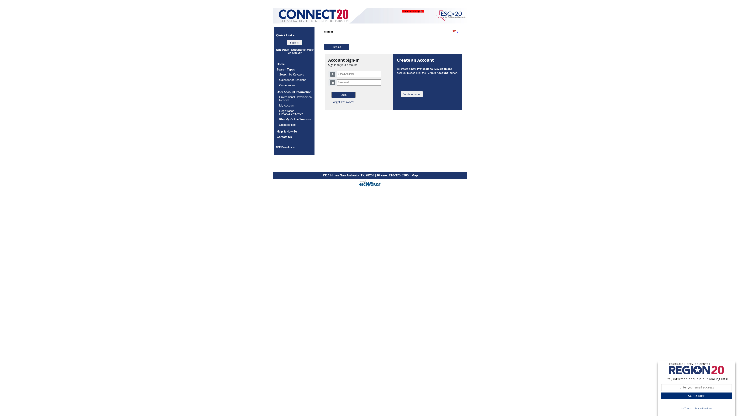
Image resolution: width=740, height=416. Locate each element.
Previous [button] (336, 46)
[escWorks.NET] (370, 183)
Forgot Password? (343, 102)
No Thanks (686, 408)
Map (414, 175)
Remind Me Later (704, 408)
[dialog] (696, 388)
